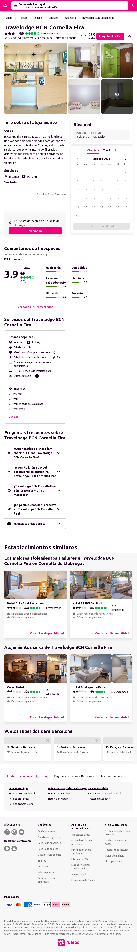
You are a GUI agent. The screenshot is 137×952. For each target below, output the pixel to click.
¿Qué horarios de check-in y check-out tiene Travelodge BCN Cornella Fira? (33, 453)
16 (125, 189)
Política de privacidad (49, 843)
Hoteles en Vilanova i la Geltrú (104, 793)
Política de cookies (48, 848)
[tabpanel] (68, 796)
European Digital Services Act (80, 867)
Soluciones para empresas (46, 880)
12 (93, 189)
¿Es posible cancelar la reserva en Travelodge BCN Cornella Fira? (35, 509)
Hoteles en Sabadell (99, 798)
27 (101, 207)
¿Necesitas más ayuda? (29, 523)
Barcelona (70, 17)
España (38, 17)
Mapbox (43, 194)
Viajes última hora (114, 855)
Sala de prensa (46, 872)
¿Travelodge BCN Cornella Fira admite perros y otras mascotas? (35, 490)
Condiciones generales (50, 837)
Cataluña (53, 17)
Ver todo (10, 182)
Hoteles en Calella (98, 788)
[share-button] (129, 36)
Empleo (42, 860)
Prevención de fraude (83, 880)
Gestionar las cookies (49, 854)
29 (117, 207)
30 (125, 207)
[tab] (27, 776)
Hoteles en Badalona (59, 793)
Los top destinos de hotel (116, 842)
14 (109, 189)
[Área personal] (132, 6)
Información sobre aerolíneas (81, 851)
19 (93, 198)
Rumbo (8, 17)
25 (85, 207)
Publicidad (43, 866)
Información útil (79, 859)
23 (125, 198)
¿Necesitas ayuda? (81, 834)
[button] (35, 78)
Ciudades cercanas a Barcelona (27, 776)
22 (117, 198)
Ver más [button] (13, 417)
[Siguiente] (125, 159)
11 (85, 189)
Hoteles (23, 17)
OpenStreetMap (58, 194)
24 (77, 207)
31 (77, 216)
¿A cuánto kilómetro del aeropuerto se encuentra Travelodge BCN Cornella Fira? (35, 472)
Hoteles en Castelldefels (22, 793)
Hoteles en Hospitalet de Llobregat (67, 788)
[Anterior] (77, 159)
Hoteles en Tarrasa (19, 798)
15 (117, 189)
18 (85, 198)
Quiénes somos (46, 831)
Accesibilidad (78, 874)
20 (101, 198)
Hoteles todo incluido (117, 849)
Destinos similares (112, 776)
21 (109, 198)
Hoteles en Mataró (58, 798)
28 (109, 207)
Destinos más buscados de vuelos (118, 833)
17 (77, 198)
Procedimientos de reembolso (81, 842)
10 (77, 189)
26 (93, 207)
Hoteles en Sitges (18, 788)
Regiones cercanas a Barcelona (74, 776)
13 (101, 189)
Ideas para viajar (113, 861)
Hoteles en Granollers (21, 803)
